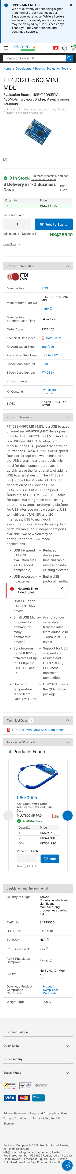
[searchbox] (34, 58)
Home (7, 68)
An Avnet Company (15, 1145)
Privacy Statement (15, 1113)
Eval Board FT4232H (48, 391)
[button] (5, 48)
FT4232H (47, 372)
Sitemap (8, 1123)
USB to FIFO (49, 355)
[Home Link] (32, 48)
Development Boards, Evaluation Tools (42, 68)
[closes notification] (71, 5)
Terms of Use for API (46, 1118)
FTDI (44, 288)
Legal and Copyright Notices (48, 1113)
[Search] (69, 58)
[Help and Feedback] (67, 1165)
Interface (47, 346)
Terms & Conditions (16, 1118)
